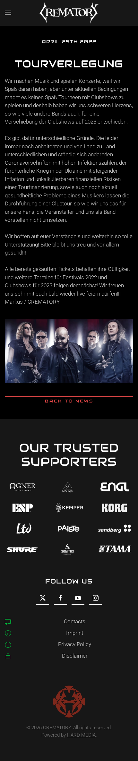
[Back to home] (69, 13)
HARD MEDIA (81, 735)
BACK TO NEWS (69, 401)
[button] (8, 13)
